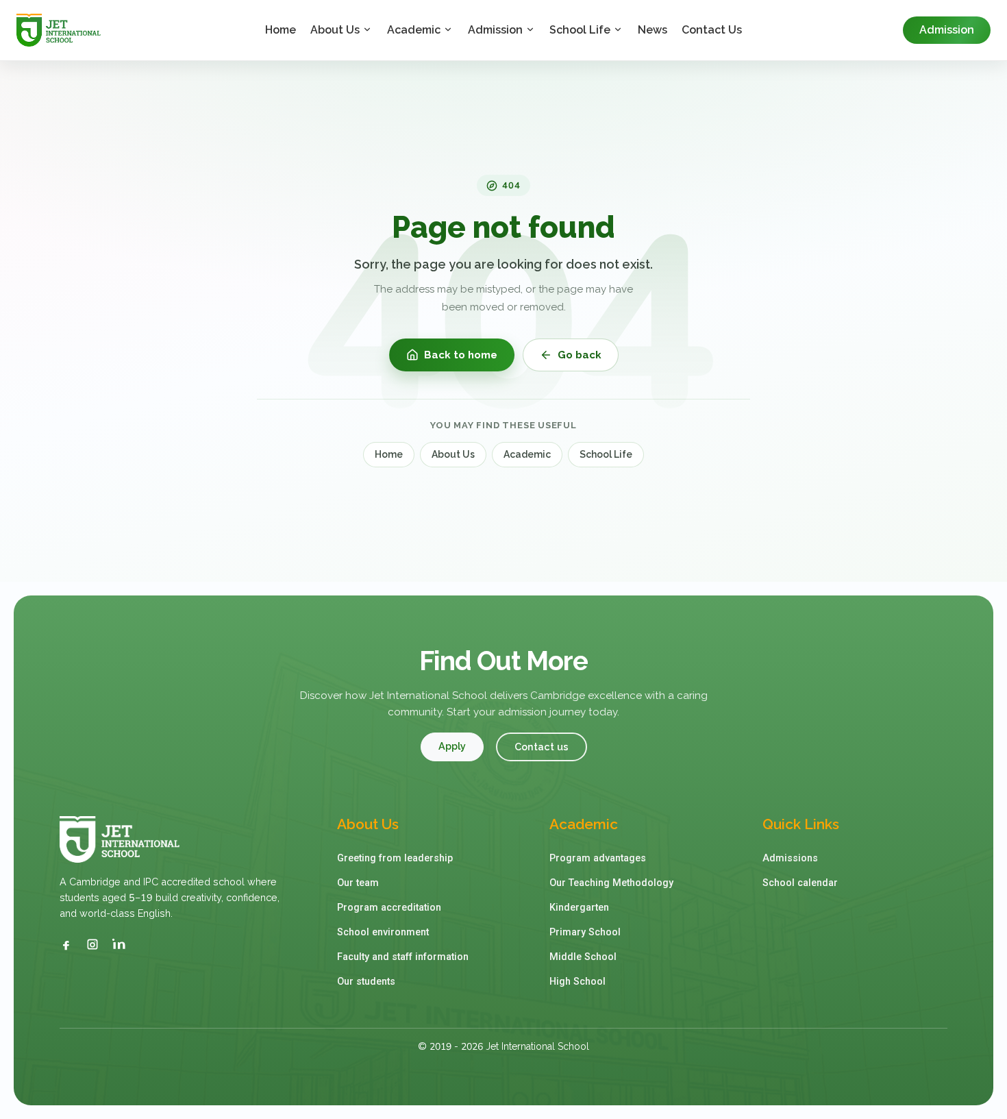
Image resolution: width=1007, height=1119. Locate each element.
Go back (579, 355)
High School (577, 981)
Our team (358, 883)
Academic (413, 29)
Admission (495, 29)
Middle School (583, 957)
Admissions (790, 858)
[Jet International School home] (129, 30)
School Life (579, 29)
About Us (335, 29)
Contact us (541, 746)
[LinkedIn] (118, 944)
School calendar (800, 883)
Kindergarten (579, 907)
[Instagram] (92, 944)
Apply (452, 746)
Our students (366, 981)
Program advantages (597, 858)
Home (280, 29)
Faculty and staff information (403, 957)
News (652, 29)
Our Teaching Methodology (611, 883)
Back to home (460, 355)
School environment (383, 932)
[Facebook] (66, 944)
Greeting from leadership (395, 858)
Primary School (585, 932)
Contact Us (712, 29)
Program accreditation (389, 907)
